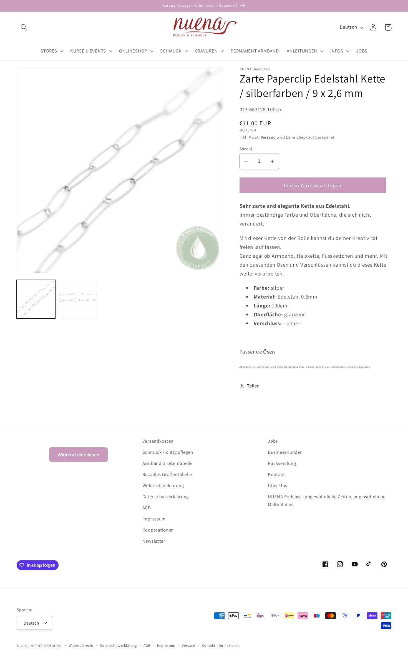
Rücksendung (282, 463)
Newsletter (153, 541)
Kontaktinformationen (221, 645)
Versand (268, 137)
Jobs (273, 441)
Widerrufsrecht (81, 645)
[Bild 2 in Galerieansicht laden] (78, 299)
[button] (24, 27)
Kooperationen (158, 530)
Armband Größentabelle (167, 463)
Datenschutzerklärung (165, 496)
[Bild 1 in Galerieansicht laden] (36, 299)
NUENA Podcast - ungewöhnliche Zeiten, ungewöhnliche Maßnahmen (327, 500)
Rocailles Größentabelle (167, 474)
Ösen (269, 351)
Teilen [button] (253, 386)
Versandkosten (157, 441)
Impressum (154, 519)
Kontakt (276, 474)
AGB (146, 508)
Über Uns (277, 485)
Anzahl (246, 148)
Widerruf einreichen (78, 454)
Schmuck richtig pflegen (167, 452)
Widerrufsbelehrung (163, 485)
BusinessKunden (285, 452)
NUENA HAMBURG (46, 645)
